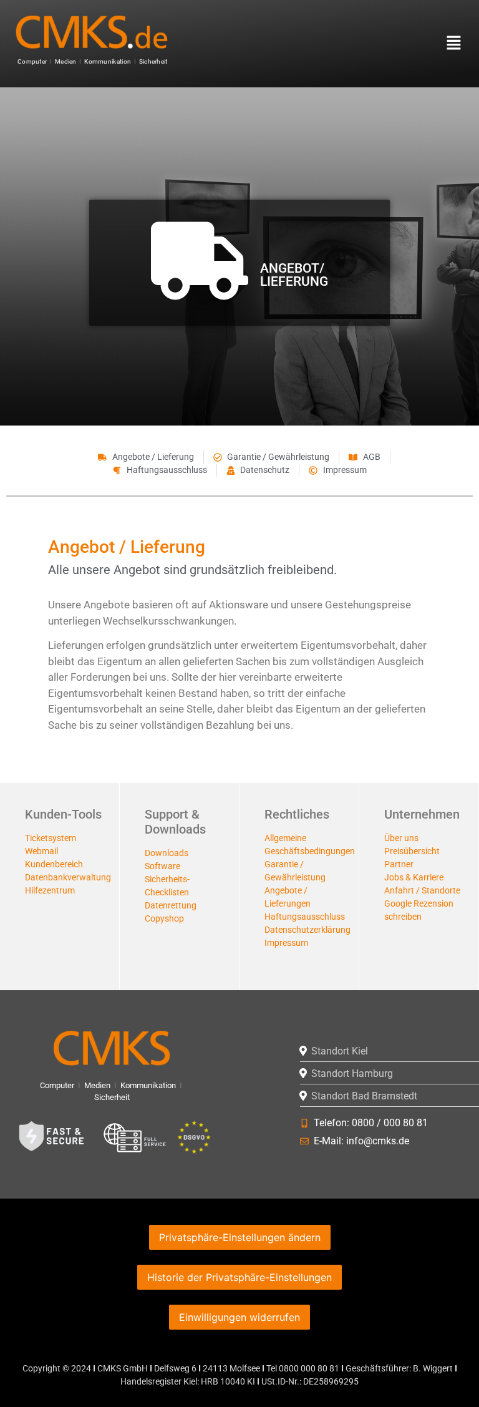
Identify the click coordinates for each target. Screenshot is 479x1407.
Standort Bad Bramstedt (364, 1096)
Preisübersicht (412, 851)
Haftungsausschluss (304, 917)
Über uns (401, 838)
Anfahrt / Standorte (422, 890)
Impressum (286, 943)
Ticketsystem (50, 838)
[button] (444, 43)
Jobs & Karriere (413, 877)
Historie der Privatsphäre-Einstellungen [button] (239, 1277)
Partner (399, 864)
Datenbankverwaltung (68, 877)
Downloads (166, 853)
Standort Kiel (339, 1051)
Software (162, 866)
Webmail (41, 851)
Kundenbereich (54, 864)
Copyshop (164, 918)
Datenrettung (170, 905)
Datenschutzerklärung (307, 930)
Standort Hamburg (352, 1073)
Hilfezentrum (50, 890)
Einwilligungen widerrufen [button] (239, 1317)
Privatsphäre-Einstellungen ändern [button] (240, 1237)
